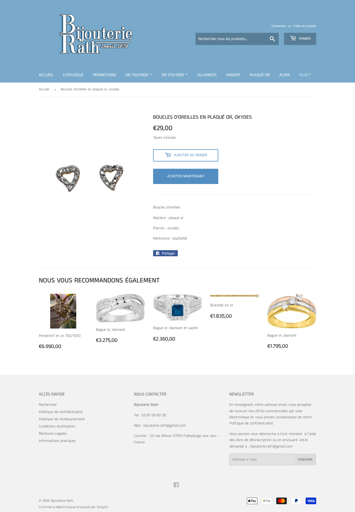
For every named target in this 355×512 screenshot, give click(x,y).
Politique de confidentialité (60, 412)
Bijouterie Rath (62, 500)
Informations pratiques (57, 441)
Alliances (207, 75)
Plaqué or (260, 75)
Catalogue (73, 75)
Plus (303, 75)
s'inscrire (305, 459)
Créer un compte (304, 26)
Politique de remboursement (62, 419)
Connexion (279, 26)
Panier (304, 38)
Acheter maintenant (185, 176)
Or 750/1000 (137, 75)
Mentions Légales (53, 433)
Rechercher (48, 404)
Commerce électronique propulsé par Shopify (73, 507)
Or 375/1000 (173, 75)
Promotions (104, 75)
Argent (233, 75)
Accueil (46, 75)
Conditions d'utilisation (57, 426)
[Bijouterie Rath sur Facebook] (176, 486)
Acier (284, 75)
